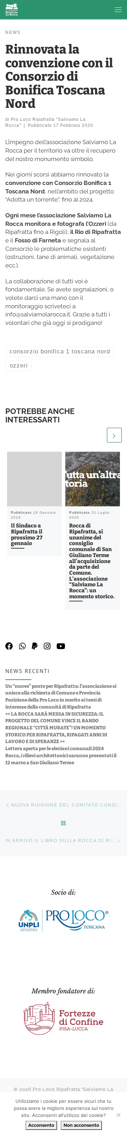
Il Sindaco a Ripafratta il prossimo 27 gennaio (26, 534)
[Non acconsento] (118, 1114)
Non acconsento (81, 1125)
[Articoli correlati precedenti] (98, 435)
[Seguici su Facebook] (9, 646)
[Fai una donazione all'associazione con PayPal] (35, 646)
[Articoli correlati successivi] (114, 435)
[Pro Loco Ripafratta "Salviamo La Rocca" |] (11, 9)
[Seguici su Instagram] (47, 646)
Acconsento (41, 1125)
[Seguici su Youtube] (60, 646)
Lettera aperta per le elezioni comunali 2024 (54, 749)
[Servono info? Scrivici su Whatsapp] (22, 646)
